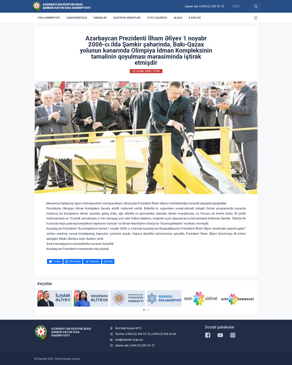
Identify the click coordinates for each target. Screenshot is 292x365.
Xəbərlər (100, 17)
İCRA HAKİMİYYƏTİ (49, 17)
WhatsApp (75, 261)
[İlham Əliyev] (54, 298)
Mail (110, 261)
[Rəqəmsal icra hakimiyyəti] (164, 298)
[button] (144, 310)
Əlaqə (178, 17)
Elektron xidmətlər (127, 17)
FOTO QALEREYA (157, 17)
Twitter (57, 261)
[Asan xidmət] (200, 298)
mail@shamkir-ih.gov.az (129, 339)
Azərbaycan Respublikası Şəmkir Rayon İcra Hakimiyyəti (66, 6)
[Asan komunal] (237, 298)
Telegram (94, 261)
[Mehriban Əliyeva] (91, 298)
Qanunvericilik (77, 17)
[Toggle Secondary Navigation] (256, 17)
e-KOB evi (195, 17)
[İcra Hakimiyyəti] (36, 6)
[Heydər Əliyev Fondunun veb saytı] (127, 298)
